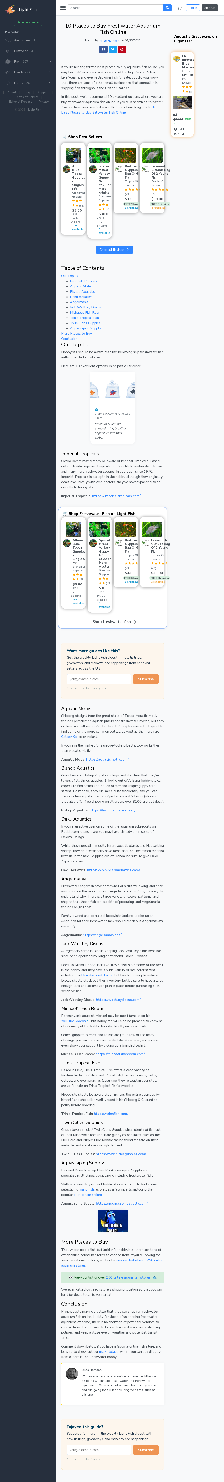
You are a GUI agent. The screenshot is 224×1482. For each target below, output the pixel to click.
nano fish (87, 1189)
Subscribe (146, 679)
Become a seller (28, 22)
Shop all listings (112, 249)
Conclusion (69, 338)
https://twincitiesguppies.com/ (121, 1154)
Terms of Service (27, 97)
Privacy (44, 102)
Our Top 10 (70, 276)
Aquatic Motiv (81, 286)
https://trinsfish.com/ (111, 1113)
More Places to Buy (76, 333)
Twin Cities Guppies (85, 323)
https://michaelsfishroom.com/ (120, 1054)
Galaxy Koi (69, 736)
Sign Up (209, 8)
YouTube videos (73, 1021)
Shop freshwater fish (112, 621)
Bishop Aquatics (82, 291)
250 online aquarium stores (128, 1277)
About (11, 92)
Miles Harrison (109, 41)
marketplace (108, 1351)
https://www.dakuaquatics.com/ (113, 870)
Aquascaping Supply (85, 328)
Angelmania (79, 302)
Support (43, 92)
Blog (27, 92)
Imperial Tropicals (83, 281)
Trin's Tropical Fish (84, 317)
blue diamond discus (96, 975)
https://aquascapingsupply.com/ (122, 1203)
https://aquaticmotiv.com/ (107, 759)
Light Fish (34, 110)
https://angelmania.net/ (102, 935)
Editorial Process (20, 102)
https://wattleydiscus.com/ (118, 999)
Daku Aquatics (81, 296)
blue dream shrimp (88, 1194)
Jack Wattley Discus (85, 307)
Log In (193, 8)
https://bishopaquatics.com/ (112, 810)
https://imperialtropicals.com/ (116, 496)
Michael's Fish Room (85, 312)
